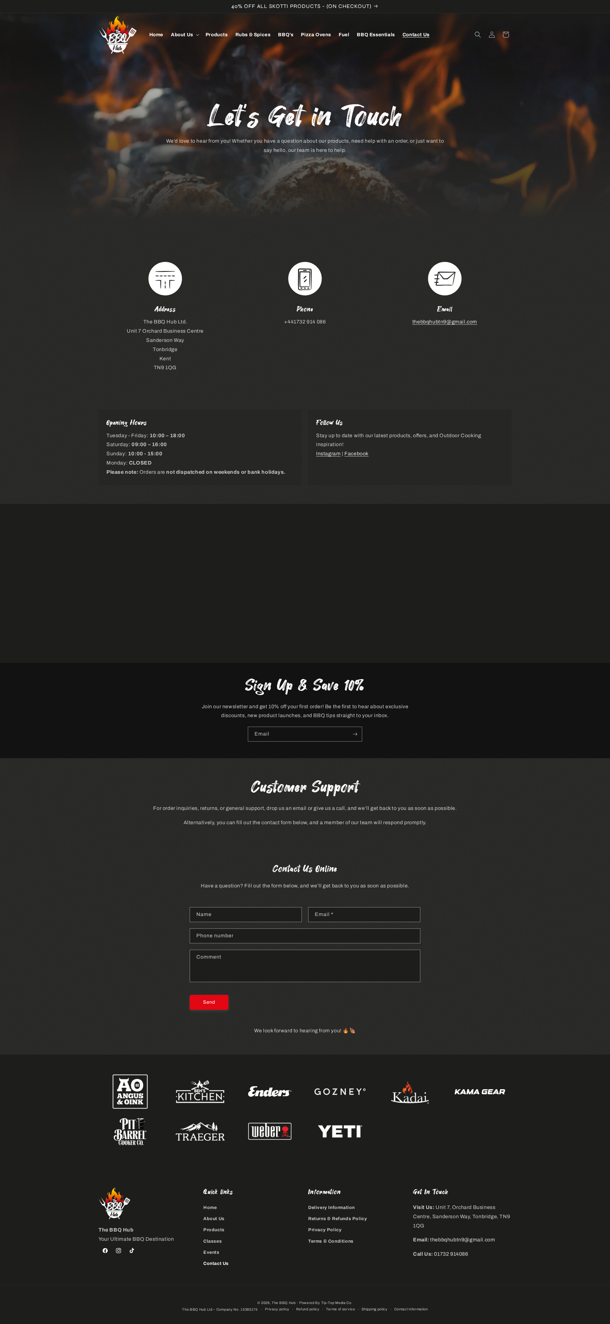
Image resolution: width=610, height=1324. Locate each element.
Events (211, 1252)
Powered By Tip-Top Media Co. (326, 1303)
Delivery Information (331, 1207)
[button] (184, 35)
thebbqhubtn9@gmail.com (444, 321)
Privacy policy (277, 1309)
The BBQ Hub (284, 1303)
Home (210, 1207)
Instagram (328, 453)
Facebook (356, 453)
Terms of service (340, 1309)
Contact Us (216, 1263)
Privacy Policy (325, 1229)
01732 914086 (451, 1254)
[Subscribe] (355, 734)
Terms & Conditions (331, 1241)
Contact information (411, 1309)
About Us (214, 1218)
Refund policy (308, 1309)
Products (214, 1229)
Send (209, 1002)
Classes (212, 1241)
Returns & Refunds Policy (337, 1218)
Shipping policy (375, 1309)
